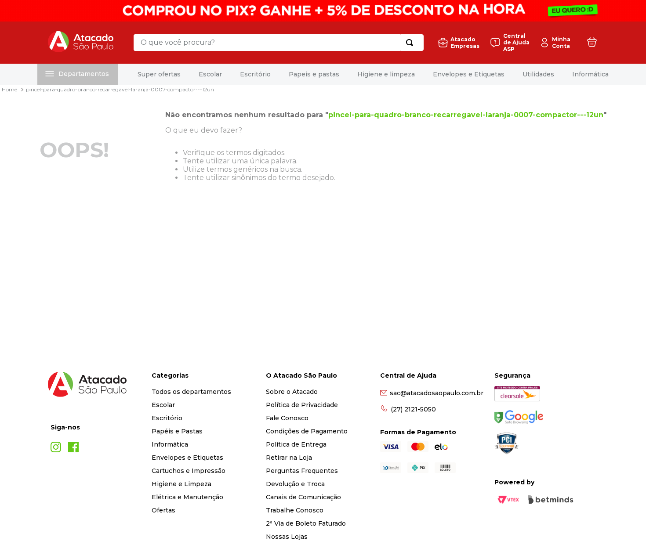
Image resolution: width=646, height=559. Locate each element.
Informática (590, 74)
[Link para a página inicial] (9, 89)
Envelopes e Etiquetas (468, 74)
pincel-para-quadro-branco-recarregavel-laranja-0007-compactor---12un (120, 89)
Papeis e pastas (314, 74)
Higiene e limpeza (386, 74)
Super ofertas (159, 74)
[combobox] (279, 42)
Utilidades (538, 74)
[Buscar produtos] (411, 42)
